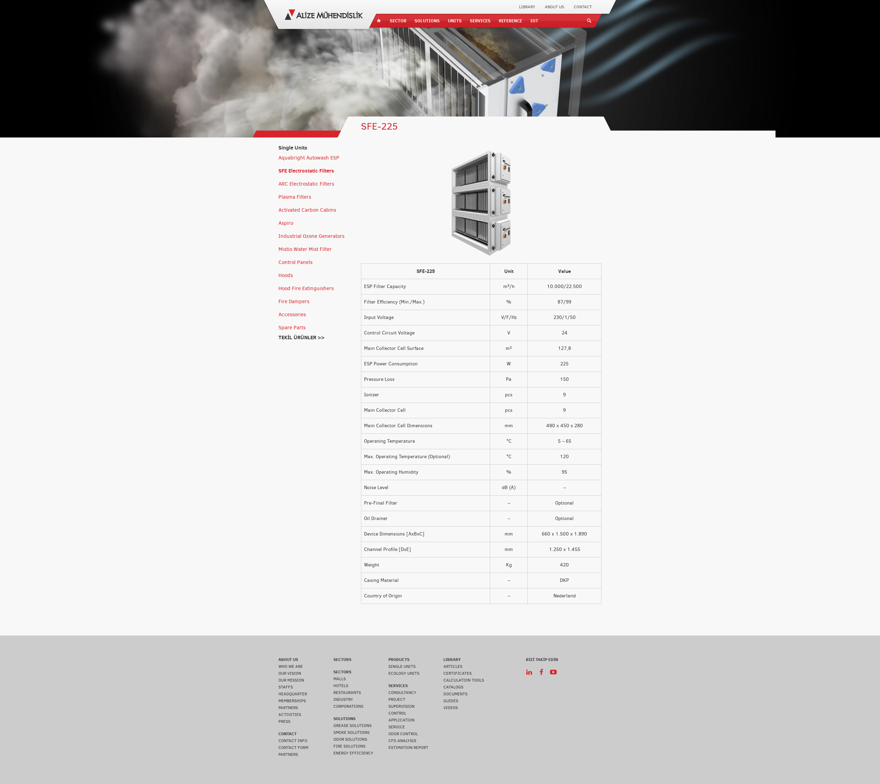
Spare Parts (292, 327)
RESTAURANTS (347, 692)
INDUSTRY (343, 699)
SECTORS (342, 659)
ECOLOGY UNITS (403, 673)
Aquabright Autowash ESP (308, 157)
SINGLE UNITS (402, 666)
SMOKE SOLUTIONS (351, 732)
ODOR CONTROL (403, 734)
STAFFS (285, 687)
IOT (534, 21)
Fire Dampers (293, 301)
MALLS (339, 679)
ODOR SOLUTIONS (350, 739)
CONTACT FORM (293, 747)
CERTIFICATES (457, 673)
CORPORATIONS (348, 706)
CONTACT (583, 7)
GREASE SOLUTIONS (352, 725)
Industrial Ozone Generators (311, 236)
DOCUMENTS (455, 694)
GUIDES (450, 701)
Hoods (285, 275)
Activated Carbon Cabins (307, 210)
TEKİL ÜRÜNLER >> (301, 337)
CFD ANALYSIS (402, 740)
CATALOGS (453, 687)
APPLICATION (401, 720)
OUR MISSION (291, 680)
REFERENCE (510, 21)
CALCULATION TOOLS (463, 680)
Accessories (292, 314)
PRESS (284, 721)
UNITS (455, 21)
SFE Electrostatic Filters (306, 170)
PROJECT (396, 699)
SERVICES (480, 21)
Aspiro (285, 223)
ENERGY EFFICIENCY (353, 753)
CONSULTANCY (402, 692)
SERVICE (396, 727)
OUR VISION (289, 673)
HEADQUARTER (292, 694)
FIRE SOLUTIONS (349, 746)
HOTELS (340, 685)
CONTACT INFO (292, 740)
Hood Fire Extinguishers (306, 288)
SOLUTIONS (427, 21)
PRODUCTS (398, 659)
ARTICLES (452, 666)
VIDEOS (450, 707)
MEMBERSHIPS (292, 701)
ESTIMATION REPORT (408, 747)
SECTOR (398, 21)
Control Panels (295, 262)
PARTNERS (288, 707)
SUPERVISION (401, 706)
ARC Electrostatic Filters (306, 183)
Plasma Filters (294, 197)
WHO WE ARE (290, 666)
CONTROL (397, 713)
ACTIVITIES (289, 714)
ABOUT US (554, 7)
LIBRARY (527, 7)
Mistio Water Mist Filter (305, 249)
